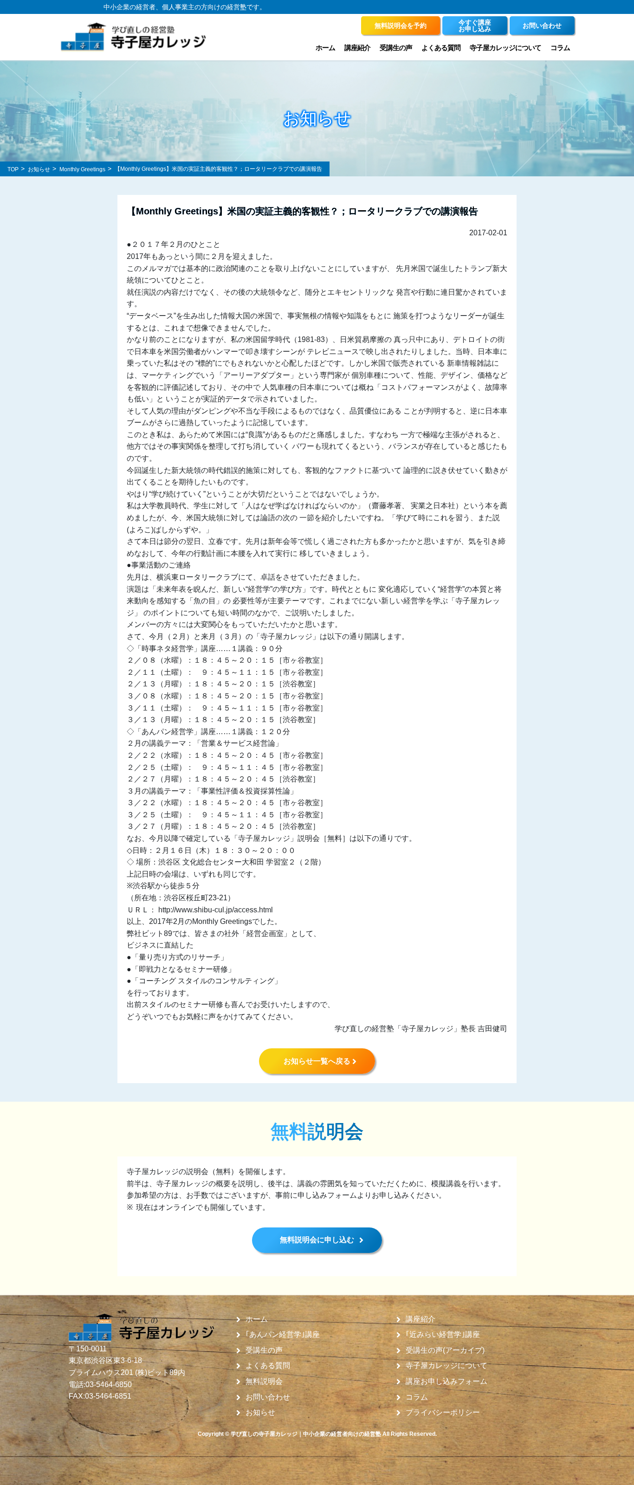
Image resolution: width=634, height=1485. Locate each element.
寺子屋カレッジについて (446, 1365)
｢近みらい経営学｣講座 (443, 1334)
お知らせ (260, 1412)
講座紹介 (420, 1319)
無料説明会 (264, 1381)
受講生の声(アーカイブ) (445, 1350)
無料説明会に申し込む (317, 1240)
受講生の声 (264, 1350)
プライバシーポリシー (443, 1412)
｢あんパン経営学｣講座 (283, 1334)
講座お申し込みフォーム (446, 1381)
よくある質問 (440, 48)
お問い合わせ (268, 1397)
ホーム (325, 48)
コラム (560, 48)
